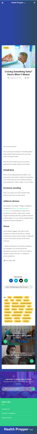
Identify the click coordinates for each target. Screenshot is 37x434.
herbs (21, 309)
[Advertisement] (18, 24)
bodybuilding (18, 297)
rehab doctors (16, 315)
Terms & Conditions (8, 413)
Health (6, 48)
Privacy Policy (6, 418)
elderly (7, 303)
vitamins (17, 318)
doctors (26, 300)
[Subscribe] (33, 389)
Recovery (28, 312)
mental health (18, 312)
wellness (17, 321)
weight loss (8, 321)
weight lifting (26, 318)
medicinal (29, 309)
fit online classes (26, 303)
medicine (8, 312)
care (26, 297)
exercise (15, 303)
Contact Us (6, 409)
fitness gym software (18, 306)
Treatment (8, 318)
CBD (6, 300)
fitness (7, 306)
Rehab (7, 315)
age (9, 297)
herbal (14, 309)
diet (12, 300)
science (26, 315)
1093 (27, 78)
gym (29, 306)
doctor (19, 300)
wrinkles (26, 321)
